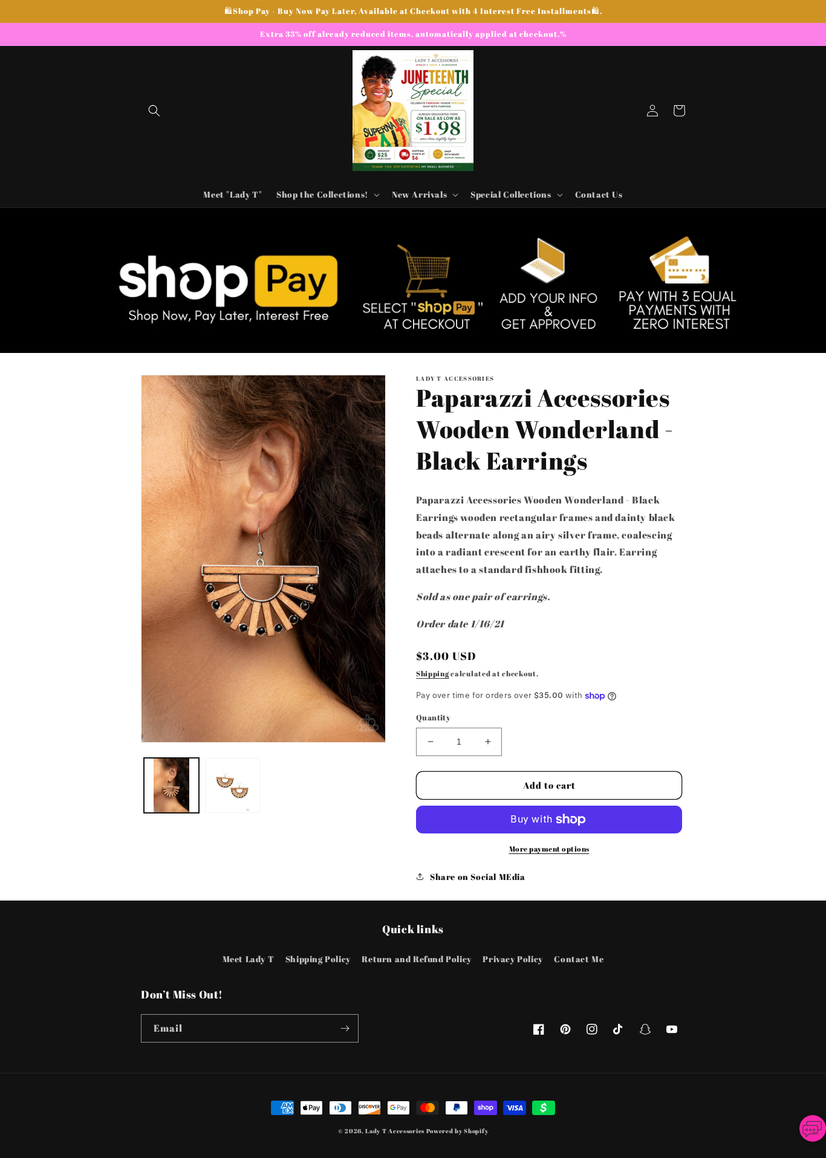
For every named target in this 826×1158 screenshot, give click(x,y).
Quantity (433, 717)
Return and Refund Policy (416, 959)
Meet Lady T (249, 959)
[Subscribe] (344, 1028)
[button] (154, 110)
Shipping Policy (318, 959)
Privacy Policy (512, 959)
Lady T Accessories (394, 1131)
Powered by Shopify (457, 1131)
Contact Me (578, 959)
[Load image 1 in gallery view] (171, 785)
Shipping (432, 673)
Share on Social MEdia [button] (477, 876)
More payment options (549, 848)
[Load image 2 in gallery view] (232, 785)
